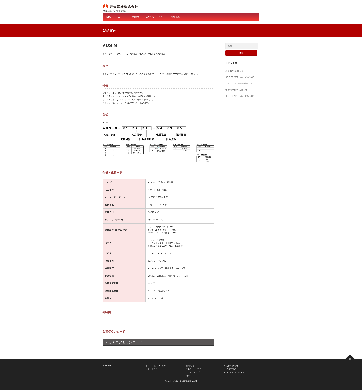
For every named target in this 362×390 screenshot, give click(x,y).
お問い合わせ (232, 365)
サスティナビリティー (196, 369)
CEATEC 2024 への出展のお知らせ (241, 96)
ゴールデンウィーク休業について (240, 83)
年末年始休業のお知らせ (236, 90)
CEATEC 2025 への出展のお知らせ (241, 77)
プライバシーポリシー (236, 372)
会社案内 (190, 365)
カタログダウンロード (125, 342)
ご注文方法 (231, 369)
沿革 (188, 376)
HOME (108, 365)
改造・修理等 (152, 369)
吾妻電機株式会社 (189, 381)
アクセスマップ (193, 372)
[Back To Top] (350, 359)
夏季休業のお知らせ (234, 71)
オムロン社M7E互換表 (156, 365)
